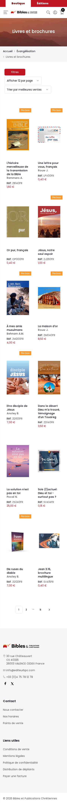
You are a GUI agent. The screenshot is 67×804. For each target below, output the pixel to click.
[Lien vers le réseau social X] (12, 684)
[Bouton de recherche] (48, 12)
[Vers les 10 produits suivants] (49, 609)
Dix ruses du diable (15, 572)
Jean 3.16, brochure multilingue (45, 572)
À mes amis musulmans (15, 329)
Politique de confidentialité (20, 763)
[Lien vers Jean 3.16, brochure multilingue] (49, 541)
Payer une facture (15, 776)
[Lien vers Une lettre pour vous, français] (49, 134)
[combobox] (23, 80)
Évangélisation (26, 51)
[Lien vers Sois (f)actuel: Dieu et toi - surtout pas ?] (49, 461)
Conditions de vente (16, 749)
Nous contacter (13, 710)
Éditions (42, 3)
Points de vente (13, 723)
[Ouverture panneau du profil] (55, 12)
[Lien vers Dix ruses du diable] (18, 541)
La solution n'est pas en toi (18, 493)
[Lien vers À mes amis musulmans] (18, 298)
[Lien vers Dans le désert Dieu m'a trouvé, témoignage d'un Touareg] (49, 377)
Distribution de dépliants (18, 769)
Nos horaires (11, 716)
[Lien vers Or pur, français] (18, 222)
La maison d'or (48, 328)
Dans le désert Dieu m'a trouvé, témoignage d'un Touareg (49, 411)
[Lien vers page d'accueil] (24, 12)
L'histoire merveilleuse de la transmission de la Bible (17, 170)
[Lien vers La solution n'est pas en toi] (18, 461)
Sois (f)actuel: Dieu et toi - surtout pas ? (47, 493)
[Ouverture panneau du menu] (6, 12)
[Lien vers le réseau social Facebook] (5, 684)
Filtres (15, 72)
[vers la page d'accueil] (33, 645)
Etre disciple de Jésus (17, 409)
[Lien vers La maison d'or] (49, 298)
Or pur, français (17, 250)
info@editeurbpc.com (20, 670)
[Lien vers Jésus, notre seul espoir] (49, 222)
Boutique (18, 3)
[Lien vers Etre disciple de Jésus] (18, 377)
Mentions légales (14, 756)
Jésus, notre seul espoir (46, 252)
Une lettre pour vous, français (48, 166)
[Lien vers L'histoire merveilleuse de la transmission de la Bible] (18, 134)
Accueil (7, 51)
